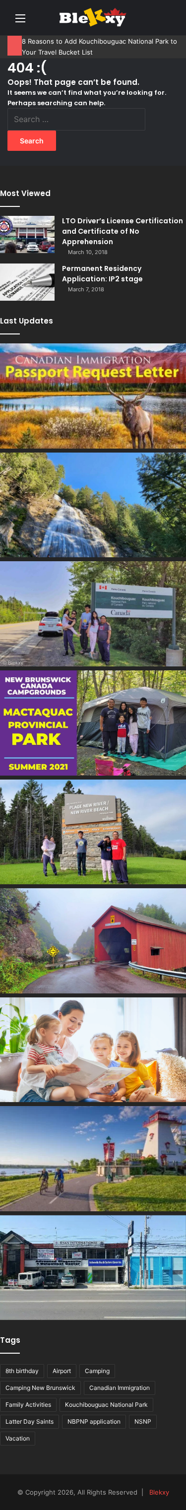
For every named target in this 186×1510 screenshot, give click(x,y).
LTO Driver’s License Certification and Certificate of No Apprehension (122, 231)
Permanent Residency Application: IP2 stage (102, 273)
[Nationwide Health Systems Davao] (93, 1267)
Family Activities (28, 1404)
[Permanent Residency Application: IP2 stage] (27, 282)
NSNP (142, 1421)
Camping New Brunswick (40, 1387)
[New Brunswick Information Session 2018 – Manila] (93, 1158)
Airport (62, 1371)
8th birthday (22, 1371)
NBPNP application (94, 1421)
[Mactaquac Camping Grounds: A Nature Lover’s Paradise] (93, 723)
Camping (97, 1371)
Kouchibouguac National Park (106, 1404)
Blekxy (159, 1492)
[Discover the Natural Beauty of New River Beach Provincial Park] (93, 832)
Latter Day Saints (29, 1421)
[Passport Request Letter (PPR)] (93, 396)
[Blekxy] (93, 17)
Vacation (17, 1438)
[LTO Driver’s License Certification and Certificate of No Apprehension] (27, 234)
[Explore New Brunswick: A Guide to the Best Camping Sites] (93, 940)
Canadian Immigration (119, 1387)
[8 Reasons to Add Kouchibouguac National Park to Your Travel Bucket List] (93, 613)
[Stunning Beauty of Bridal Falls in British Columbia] (93, 505)
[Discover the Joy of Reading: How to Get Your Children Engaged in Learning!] (93, 1050)
